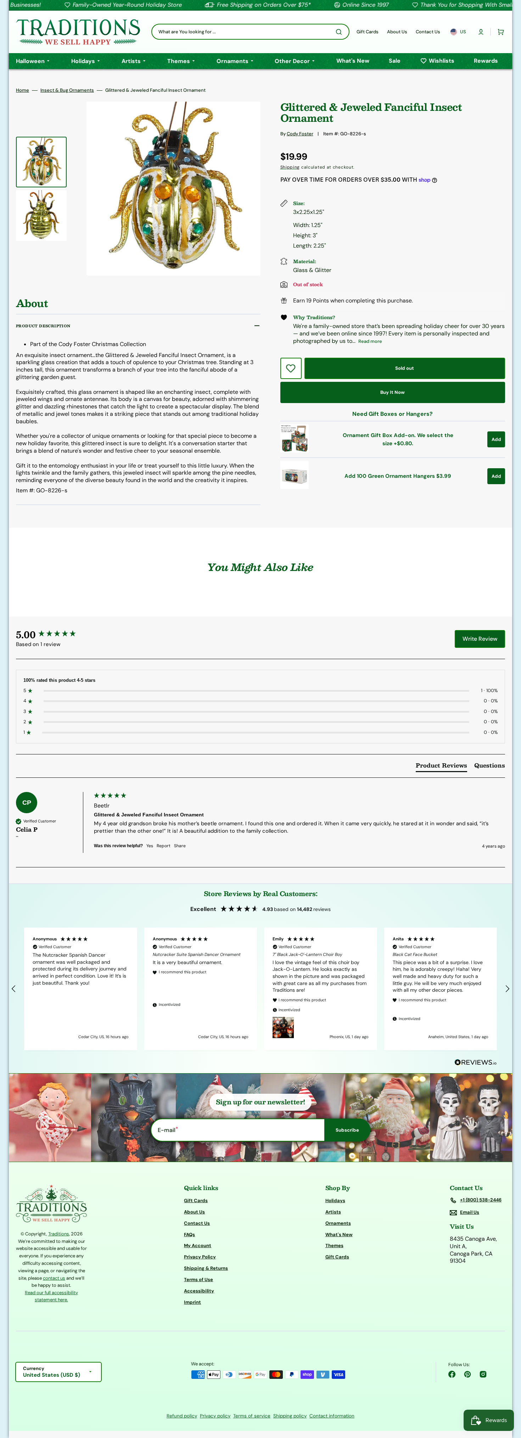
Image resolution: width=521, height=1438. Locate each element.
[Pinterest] (467, 1374)
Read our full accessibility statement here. (51, 1296)
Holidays (335, 1201)
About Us (194, 1212)
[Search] (340, 32)
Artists (333, 1212)
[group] (53, 634)
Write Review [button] (480, 638)
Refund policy (182, 1416)
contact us (54, 1278)
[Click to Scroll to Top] (508, 1397)
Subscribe (347, 1130)
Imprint (192, 1302)
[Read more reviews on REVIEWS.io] (475, 1062)
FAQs (189, 1235)
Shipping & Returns (206, 1268)
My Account (197, 1245)
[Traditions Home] (78, 32)
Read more (370, 341)
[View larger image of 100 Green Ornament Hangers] (294, 487)
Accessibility (199, 1291)
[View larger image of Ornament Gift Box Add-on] (294, 450)
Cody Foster (300, 134)
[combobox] (250, 32)
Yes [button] (149, 846)
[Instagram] (483, 1374)
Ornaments (338, 1223)
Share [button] (180, 846)
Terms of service (251, 1416)
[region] (260, 989)
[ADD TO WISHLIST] (291, 368)
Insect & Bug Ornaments (67, 90)
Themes (334, 1245)
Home (22, 90)
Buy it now (392, 392)
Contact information (331, 1416)
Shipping (290, 167)
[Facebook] (452, 1374)
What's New (339, 1235)
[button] (481, 32)
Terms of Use (198, 1279)
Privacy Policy (200, 1257)
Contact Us (197, 1223)
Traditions (58, 1234)
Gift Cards (196, 1201)
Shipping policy (290, 1416)
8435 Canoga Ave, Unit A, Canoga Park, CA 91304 (473, 1249)
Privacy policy (215, 1416)
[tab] (441, 767)
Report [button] (163, 846)
